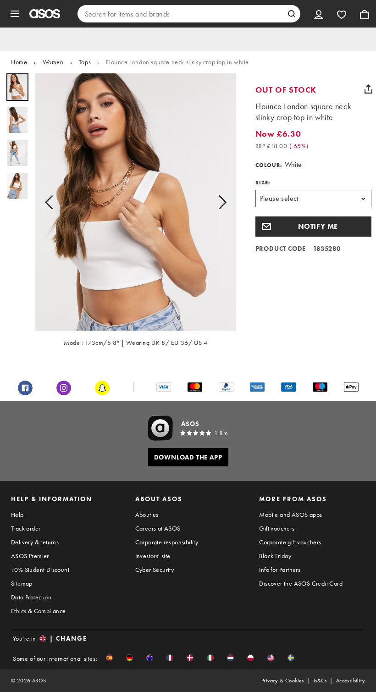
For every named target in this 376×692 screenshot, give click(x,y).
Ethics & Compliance (38, 611)
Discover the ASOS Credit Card (301, 583)
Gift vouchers (276, 528)
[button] (313, 226)
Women (53, 62)
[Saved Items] (341, 14)
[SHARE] (368, 89)
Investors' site (153, 556)
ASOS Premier (30, 556)
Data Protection (31, 597)
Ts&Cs (320, 680)
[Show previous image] (52, 202)
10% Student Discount (40, 569)
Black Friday (275, 556)
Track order (25, 528)
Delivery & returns (35, 542)
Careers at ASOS (158, 528)
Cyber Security (154, 569)
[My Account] (318, 14)
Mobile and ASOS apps (290, 514)
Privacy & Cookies (282, 680)
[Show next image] (220, 202)
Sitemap (22, 583)
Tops (85, 62)
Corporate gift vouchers (290, 542)
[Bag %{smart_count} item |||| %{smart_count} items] (364, 14)
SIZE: (262, 182)
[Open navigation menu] (14, 14)
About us (147, 514)
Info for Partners (279, 569)
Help (17, 514)
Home (19, 62)
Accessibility (350, 680)
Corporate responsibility (167, 542)
